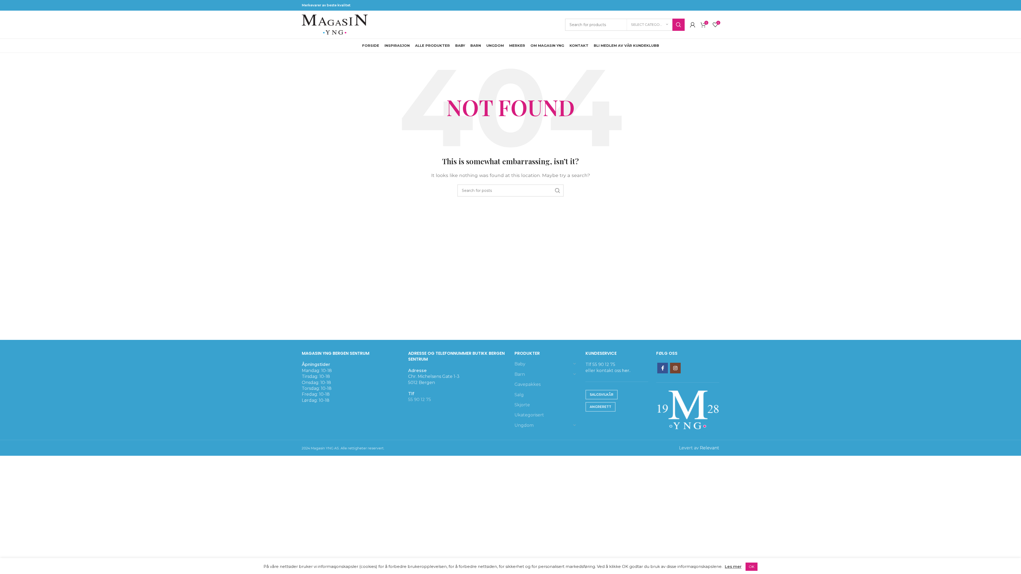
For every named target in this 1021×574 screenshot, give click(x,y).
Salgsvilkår (601, 394)
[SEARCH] (678, 25)
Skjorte (522, 404)
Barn (519, 374)
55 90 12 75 (419, 399)
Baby (519, 363)
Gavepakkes (527, 384)
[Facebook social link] (662, 368)
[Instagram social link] (675, 368)
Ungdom (524, 425)
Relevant (709, 447)
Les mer (733, 566)
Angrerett (600, 407)
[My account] (692, 24)
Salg (519, 394)
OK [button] (751, 566)
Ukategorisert (529, 414)
